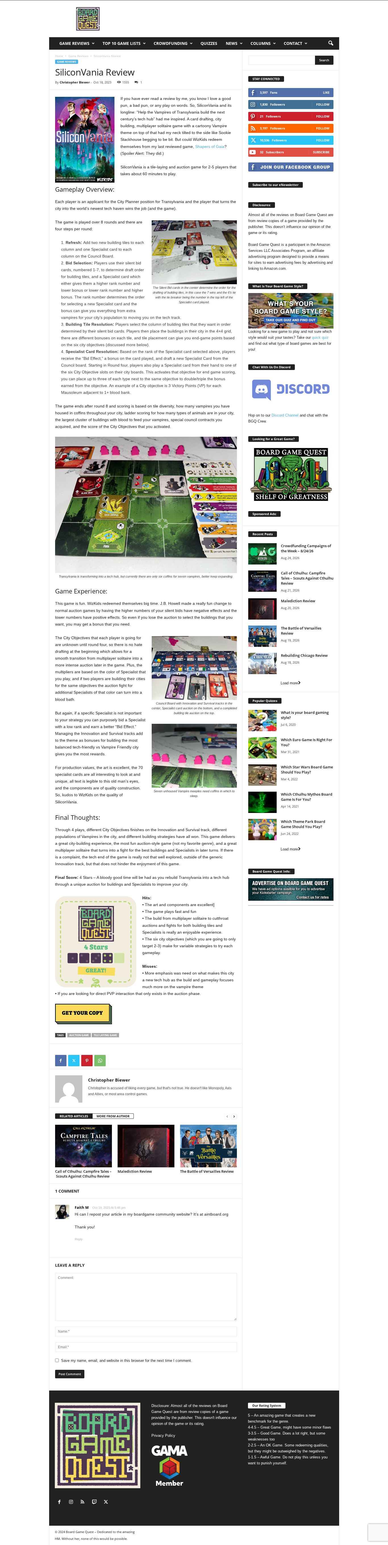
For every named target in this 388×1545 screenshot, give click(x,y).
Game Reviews (74, 43)
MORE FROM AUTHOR (113, 1116)
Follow (322, 104)
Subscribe (321, 152)
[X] (74, 1060)
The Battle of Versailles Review (207, 1171)
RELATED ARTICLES (74, 1116)
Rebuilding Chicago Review (304, 655)
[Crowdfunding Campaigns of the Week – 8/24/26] (262, 554)
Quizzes (209, 43)
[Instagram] (72, 1502)
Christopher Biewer (75, 82)
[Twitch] (95, 1502)
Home (59, 56)
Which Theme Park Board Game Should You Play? (303, 824)
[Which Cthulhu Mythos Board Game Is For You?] (262, 802)
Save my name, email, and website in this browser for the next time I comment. (126, 1360)
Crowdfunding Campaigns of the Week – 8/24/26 (306, 548)
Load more (289, 683)
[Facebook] (60, 1060)
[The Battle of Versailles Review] (208, 1146)
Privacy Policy (163, 1435)
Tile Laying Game (105, 1035)
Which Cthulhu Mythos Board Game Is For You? (306, 797)
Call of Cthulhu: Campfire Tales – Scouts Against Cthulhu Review (83, 1174)
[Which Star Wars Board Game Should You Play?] (262, 775)
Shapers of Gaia (209, 146)
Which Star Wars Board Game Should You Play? (307, 769)
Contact (293, 43)
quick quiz (320, 337)
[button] (330, 43)
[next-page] (234, 1116)
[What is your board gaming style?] (262, 720)
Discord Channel (285, 415)
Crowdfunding (170, 43)
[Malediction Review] (146, 1146)
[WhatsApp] (100, 1060)
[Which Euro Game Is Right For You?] (262, 747)
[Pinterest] (87, 1060)
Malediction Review (135, 1171)
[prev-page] (227, 1116)
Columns (261, 43)
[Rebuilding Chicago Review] (262, 663)
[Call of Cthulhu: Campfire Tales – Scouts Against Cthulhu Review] (83, 1146)
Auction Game (79, 1035)
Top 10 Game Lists (122, 43)
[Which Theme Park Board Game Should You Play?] (262, 829)
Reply (79, 1239)
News (231, 43)
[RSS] (84, 1502)
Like (326, 92)
